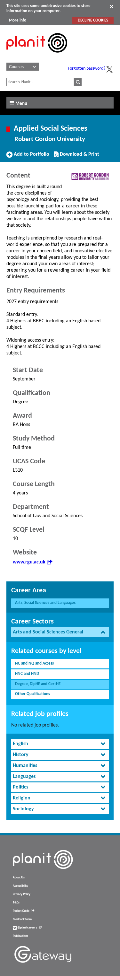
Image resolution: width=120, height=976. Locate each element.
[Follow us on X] (109, 69)
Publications (20, 936)
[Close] (111, 6)
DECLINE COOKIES (93, 20)
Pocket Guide (21, 911)
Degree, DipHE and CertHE (37, 684)
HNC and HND (27, 674)
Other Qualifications (32, 694)
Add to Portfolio (30, 157)
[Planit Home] (36, 56)
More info (17, 20)
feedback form (22, 919)
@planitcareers (27, 927)
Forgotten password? (86, 68)
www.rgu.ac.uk (29, 562)
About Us (19, 877)
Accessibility (20, 885)
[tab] (60, 632)
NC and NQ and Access (34, 663)
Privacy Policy (21, 894)
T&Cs (16, 902)
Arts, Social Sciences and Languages (45, 603)
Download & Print (78, 157)
